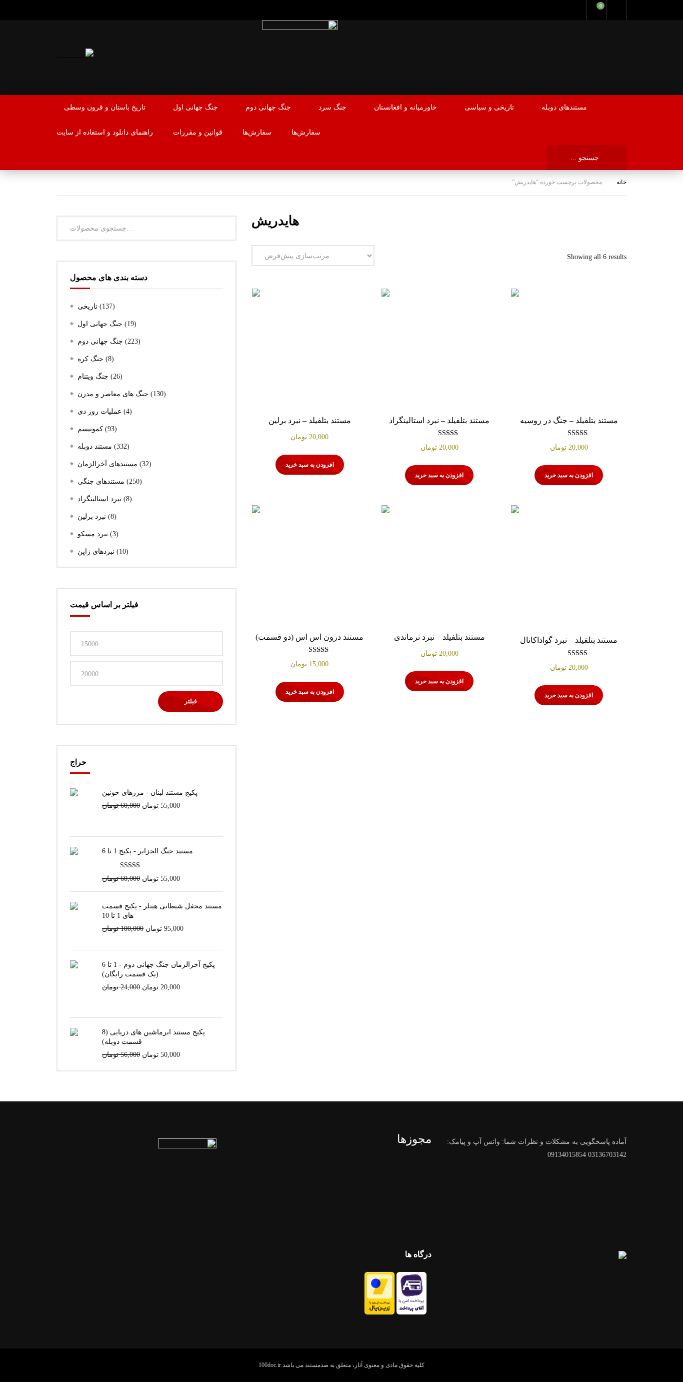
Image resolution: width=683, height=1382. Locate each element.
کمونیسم (90, 429)
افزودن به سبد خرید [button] (568, 475)
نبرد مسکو (93, 534)
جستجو (229, 228)
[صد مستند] (75, 55)
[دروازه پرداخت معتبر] (379, 1312)
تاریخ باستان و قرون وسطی (105, 107)
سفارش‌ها (257, 132)
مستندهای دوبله (564, 107)
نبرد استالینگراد (100, 499)
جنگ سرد (332, 107)
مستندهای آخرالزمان (108, 464)
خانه (621, 182)
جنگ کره (91, 359)
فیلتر (190, 701)
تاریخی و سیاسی (489, 107)
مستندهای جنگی (101, 481)
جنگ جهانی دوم (268, 107)
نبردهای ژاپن (96, 551)
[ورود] (616, 10)
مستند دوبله (95, 446)
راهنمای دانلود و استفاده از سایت (104, 132)
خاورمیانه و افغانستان (405, 107)
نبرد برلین (92, 516)
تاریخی (88, 306)
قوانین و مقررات (197, 132)
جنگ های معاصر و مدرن (113, 394)
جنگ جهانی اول (195, 107)
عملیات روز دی (100, 411)
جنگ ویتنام (93, 376)
